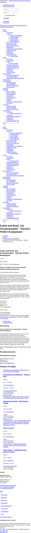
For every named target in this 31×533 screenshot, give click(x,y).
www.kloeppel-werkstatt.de (7, 487)
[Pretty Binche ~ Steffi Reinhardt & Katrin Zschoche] (17, 445)
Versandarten (4, 508)
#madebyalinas (4, 530)
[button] (5, 312)
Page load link (3, 532)
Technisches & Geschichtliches (8, 317)
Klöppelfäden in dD (11, 347)
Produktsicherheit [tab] (7, 322)
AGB (2, 514)
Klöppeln (5, 318)
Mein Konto (4, 495)
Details (15, 390)
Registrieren (6, 21)
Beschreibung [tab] (6, 321)
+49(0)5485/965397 (13, 0)
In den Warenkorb (8, 390)
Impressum (4, 500)
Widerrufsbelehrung (6, 506)
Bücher (27, 315)
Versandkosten (15, 264)
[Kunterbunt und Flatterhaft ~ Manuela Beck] (17, 370)
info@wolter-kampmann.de (7, 363)
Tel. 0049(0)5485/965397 (6, 488)
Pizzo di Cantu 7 (9, 428)
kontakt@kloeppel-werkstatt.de (8, 485)
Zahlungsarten (5, 511)
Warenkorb (4, 497)
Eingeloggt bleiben (10, 15)
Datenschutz (4, 503)
